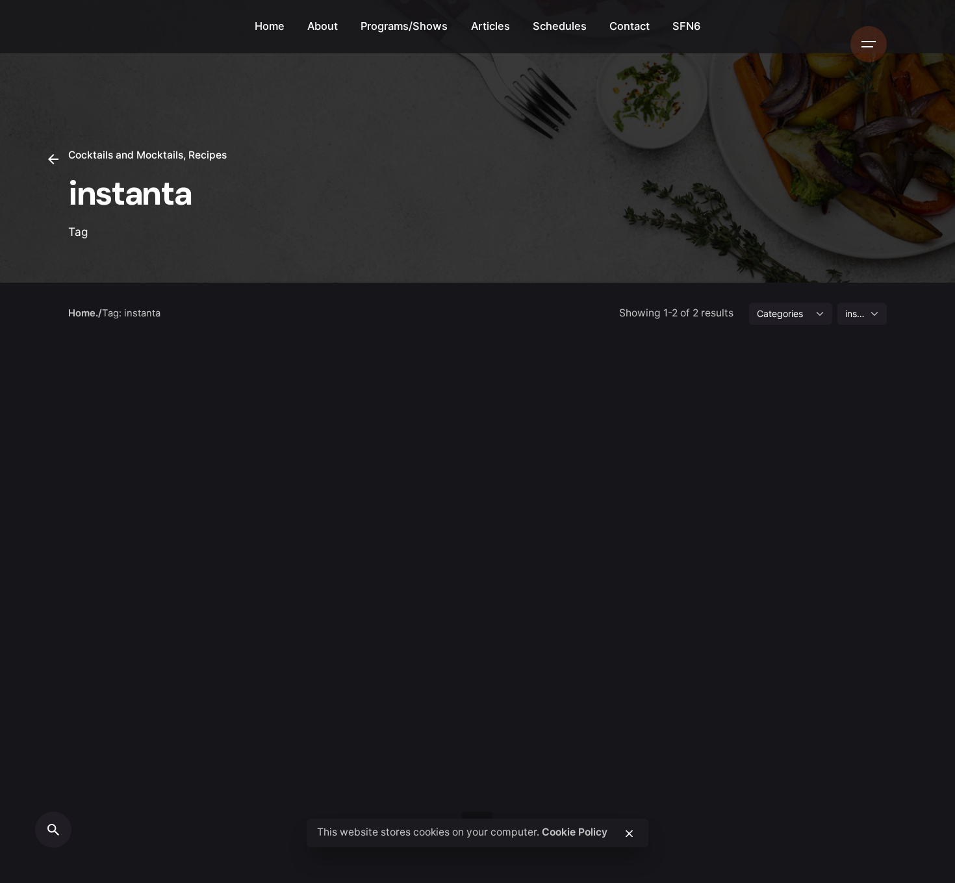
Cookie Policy (574, 832)
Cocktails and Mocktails (125, 155)
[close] (628, 833)
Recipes (207, 155)
